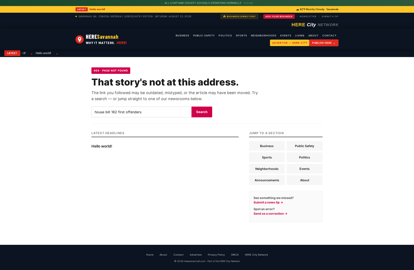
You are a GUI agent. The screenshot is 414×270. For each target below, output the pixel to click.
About (304, 180)
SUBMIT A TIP (330, 16)
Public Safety (304, 146)
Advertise (196, 254)
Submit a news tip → (268, 202)
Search (201, 112)
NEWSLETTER (308, 16)
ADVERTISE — (289, 43)
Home (149, 254)
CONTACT (329, 35)
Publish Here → (324, 43)
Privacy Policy (216, 254)
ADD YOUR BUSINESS (279, 16)
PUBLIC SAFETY (204, 35)
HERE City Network (256, 254)
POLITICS (225, 35)
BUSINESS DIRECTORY (241, 16)
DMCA (235, 254)
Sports (267, 157)
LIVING (300, 35)
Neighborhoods (267, 169)
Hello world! (97, 9)
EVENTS (285, 35)
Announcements (267, 180)
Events (305, 169)
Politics (304, 157)
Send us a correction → (270, 213)
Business (267, 146)
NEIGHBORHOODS (263, 35)
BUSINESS (182, 35)
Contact (178, 254)
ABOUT (313, 35)
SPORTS (241, 35)
